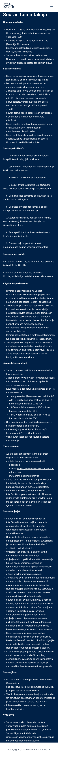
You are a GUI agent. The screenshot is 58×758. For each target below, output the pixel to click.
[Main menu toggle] (51, 6)
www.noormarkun (28, 461)
